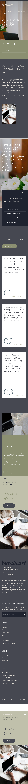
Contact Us (5, 630)
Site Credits (23, 699)
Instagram (5, 660)
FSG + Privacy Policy (8, 683)
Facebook (5, 655)
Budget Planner (7, 686)
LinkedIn (4, 658)
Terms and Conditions (8, 643)
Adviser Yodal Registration (9, 680)
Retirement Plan (7, 672)
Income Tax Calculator (8, 675)
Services (4, 627)
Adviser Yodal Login (7, 678)
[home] (7, 5)
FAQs (3, 638)
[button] (25, 4)
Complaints (5, 640)
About (4, 635)
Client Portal (5, 632)
